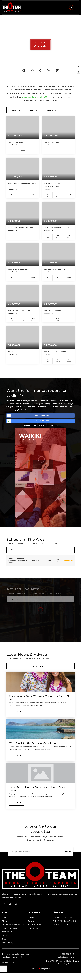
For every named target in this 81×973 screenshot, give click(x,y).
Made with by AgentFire (40, 969)
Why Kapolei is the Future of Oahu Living (33, 743)
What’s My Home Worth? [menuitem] (13, 924)
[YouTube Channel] (10, 904)
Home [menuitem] (5, 917)
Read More (16, 711)
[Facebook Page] (4, 904)
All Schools (13, 550)
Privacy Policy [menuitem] (8, 962)
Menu (77, 7)
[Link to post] (40, 682)
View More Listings (54, 110)
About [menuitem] (5, 921)
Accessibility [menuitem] (7, 943)
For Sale (33, 110)
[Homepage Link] (11, 7)
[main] (40, 417)
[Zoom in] (78, 66)
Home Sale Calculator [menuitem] (12, 928)
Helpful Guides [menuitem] (34, 928)
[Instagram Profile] (16, 904)
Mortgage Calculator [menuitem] (62, 924)
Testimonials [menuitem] (8, 932)
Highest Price (14, 110)
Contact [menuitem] (5, 935)
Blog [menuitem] (4, 939)
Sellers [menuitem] (31, 921)
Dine (14, 599)
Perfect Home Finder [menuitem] (63, 917)
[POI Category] (24, 70)
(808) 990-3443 (67, 954)
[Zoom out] (78, 69)
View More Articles (40, 666)
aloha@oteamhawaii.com (68, 957)
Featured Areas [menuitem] (35, 924)
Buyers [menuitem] (31, 917)
